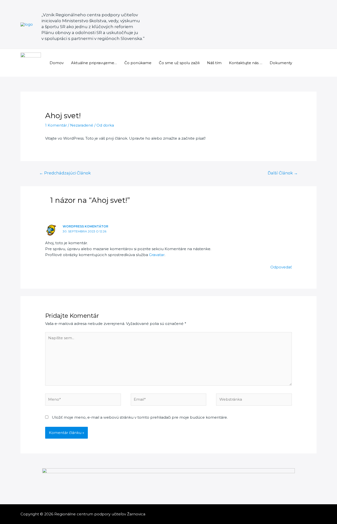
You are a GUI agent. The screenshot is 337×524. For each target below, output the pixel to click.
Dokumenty (281, 62)
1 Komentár (56, 125)
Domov (57, 62)
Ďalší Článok (283, 173)
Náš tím (214, 62)
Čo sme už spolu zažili (179, 62)
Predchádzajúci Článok (65, 173)
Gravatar (157, 254)
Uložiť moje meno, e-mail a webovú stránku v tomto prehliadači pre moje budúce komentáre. (140, 417)
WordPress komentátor (85, 226)
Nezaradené (81, 125)
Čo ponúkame (137, 62)
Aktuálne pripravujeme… (94, 62)
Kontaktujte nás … (245, 62)
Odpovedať (281, 267)
